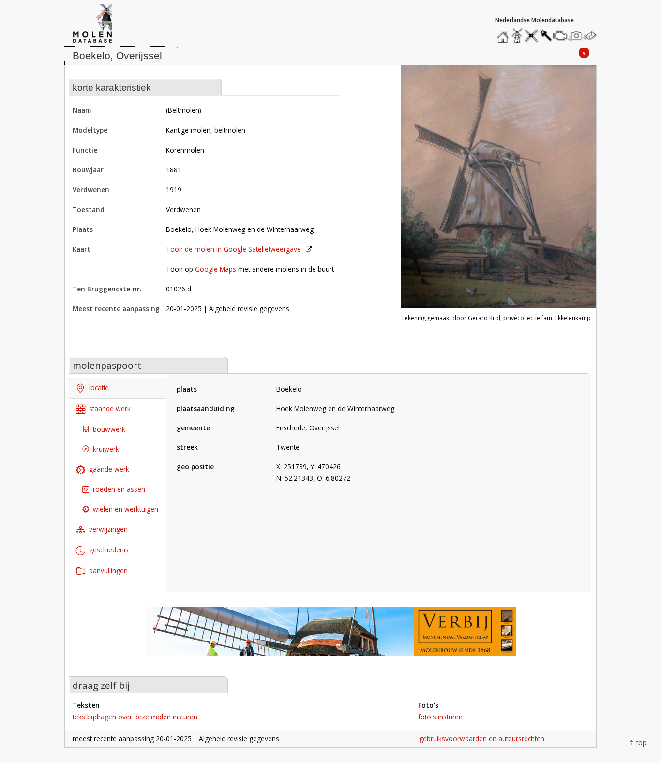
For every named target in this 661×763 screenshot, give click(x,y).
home (504, 33)
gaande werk (109, 468)
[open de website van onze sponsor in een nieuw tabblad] (330, 636)
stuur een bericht (592, 36)
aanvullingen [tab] (108, 570)
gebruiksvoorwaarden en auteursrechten (481, 738)
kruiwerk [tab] (106, 448)
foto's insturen (440, 716)
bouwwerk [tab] (109, 428)
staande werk (110, 408)
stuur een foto (575, 36)
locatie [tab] (99, 387)
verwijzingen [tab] (108, 529)
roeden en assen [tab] (119, 489)
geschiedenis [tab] (109, 549)
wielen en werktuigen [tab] (125, 509)
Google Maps (215, 269)
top (641, 742)
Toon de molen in (233, 249)
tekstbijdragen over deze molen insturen (135, 716)
